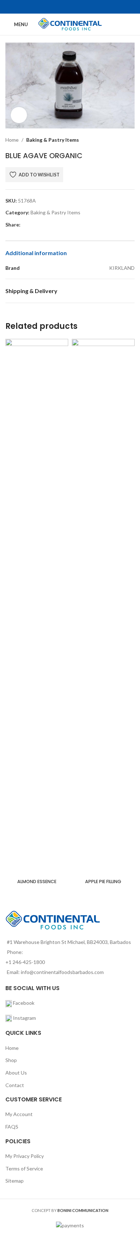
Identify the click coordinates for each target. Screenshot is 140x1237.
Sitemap (14, 1181)
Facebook (23, 1003)
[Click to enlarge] (19, 115)
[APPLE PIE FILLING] (103, 607)
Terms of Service (24, 1168)
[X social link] (33, 225)
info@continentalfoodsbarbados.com (62, 972)
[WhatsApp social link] (66, 225)
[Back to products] (121, 140)
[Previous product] (113, 140)
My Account (19, 1114)
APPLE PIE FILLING (103, 881)
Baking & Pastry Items (52, 140)
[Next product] (130, 140)
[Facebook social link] (65, 6)
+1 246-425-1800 (25, 962)
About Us (16, 1073)
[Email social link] (41, 225)
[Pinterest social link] (49, 225)
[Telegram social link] (74, 225)
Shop (11, 1060)
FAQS (11, 1127)
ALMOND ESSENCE (36, 881)
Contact (14, 1085)
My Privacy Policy (24, 1156)
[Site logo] (70, 24)
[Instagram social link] (74, 6)
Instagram (24, 1018)
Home (12, 140)
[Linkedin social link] (57, 225)
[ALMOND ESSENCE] (36, 607)
